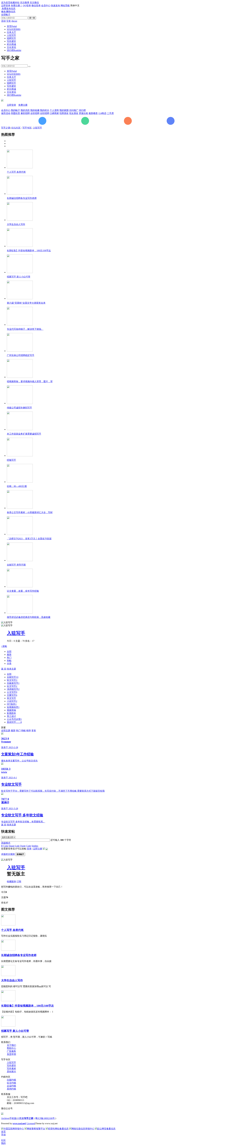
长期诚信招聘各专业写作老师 (18, 955)
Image (12, 846)
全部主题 (5, 730)
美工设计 (11, 716)
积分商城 (11, 44)
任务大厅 (11, 32)
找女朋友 (73, 113)
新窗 (3, 727)
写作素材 (11, 1068)
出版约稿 (11, 1080)
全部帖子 (5, 14)
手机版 (13, 1118)
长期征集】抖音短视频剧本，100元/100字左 (27, 1005)
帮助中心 (11, 1048)
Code (28, 846)
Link (17, 846)
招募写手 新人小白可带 (15, 1030)
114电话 (102, 113)
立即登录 (5, 5)
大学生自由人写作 (12, 980)
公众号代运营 (14, 719)
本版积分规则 (8, 854)
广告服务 (11, 1051)
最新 (9, 654)
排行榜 (14, 50)
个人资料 (54, 110)
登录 (29, 848)
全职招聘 (34, 113)
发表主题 (11, 669)
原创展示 (11, 1071)
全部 (9, 651)
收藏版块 (11, 881)
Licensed (31, 1123)
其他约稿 (11, 1089)
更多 (33, 730)
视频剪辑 (11, 710)
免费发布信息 (8, 8)
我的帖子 (15, 110)
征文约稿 (11, 1083)
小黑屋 (20, 1118)
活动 (3, 21)
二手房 (110, 113)
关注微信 (34, 2)
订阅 (19, 881)
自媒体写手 (13, 683)
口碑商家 (54, 113)
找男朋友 (64, 113)
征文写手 (12, 686)
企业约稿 (11, 1086)
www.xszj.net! (19, 1123)
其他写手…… (14, 722)
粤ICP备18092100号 (45, 1118)
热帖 (9, 660)
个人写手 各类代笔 (12, 929)
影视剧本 (11, 713)
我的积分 (44, 110)
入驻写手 (11, 35)
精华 (28, 730)
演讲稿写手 (13, 689)
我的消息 (25, 110)
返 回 (3, 669)
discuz (14, 21)
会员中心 (45, 5)
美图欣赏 (15, 113)
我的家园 (64, 110)
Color (5, 846)
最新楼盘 (93, 113)
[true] (29, 66)
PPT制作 (12, 704)
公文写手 (12, 692)
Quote (23, 846)
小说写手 (12, 701)
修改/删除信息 (8, 11)
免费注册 (22, 105)
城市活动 (5, 113)
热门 (9, 657)
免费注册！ (16, 5)
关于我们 (11, 1045)
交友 (8, 21)
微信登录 (36, 5)
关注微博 (24, 2)
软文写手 (12, 680)
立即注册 (37, 848)
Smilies (35, 846)
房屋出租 (83, 113)
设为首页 (5, 2)
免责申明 (11, 1054)
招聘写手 (11, 38)
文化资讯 (11, 47)
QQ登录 (27, 5)
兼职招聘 (25, 113)
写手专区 (27, 128)
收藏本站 (14, 2)
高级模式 (5, 843)
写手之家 (5, 128)
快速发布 (55, 5)
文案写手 (12, 695)
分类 (9, 663)
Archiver (5, 1118)
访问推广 (73, 110)
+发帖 (4, 646)
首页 (12, 26)
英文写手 (11, 698)
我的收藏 (34, 110)
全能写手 (12, 677)
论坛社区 (13, 29)
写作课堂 (11, 41)
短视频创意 (13, 707)
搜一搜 (32, 18)
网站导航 (65, 5)
